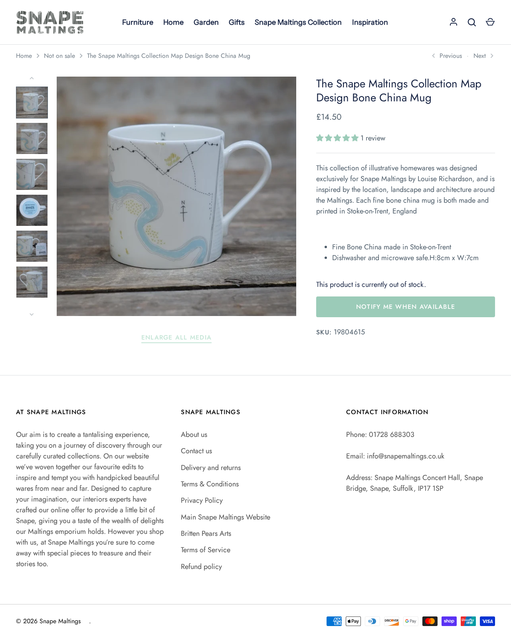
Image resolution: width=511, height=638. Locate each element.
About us (194, 434)
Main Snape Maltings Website (225, 517)
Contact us (196, 451)
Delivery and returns (211, 467)
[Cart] (490, 22)
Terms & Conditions (210, 484)
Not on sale (59, 55)
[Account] (453, 22)
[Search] (472, 22)
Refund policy (201, 566)
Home (24, 55)
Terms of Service (205, 550)
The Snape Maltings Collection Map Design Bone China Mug (168, 55)
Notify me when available (405, 306)
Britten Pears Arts (206, 533)
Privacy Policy (202, 500)
